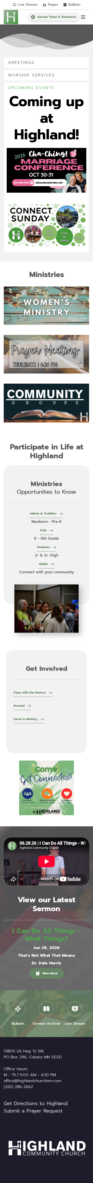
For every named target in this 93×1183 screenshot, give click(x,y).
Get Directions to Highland (35, 1103)
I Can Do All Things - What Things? (46, 934)
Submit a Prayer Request (33, 1110)
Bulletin (18, 1023)
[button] (83, 17)
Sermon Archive (46, 1023)
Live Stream (75, 1023)
